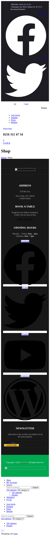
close (15, 534)
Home (3, 157)
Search (35, 488)
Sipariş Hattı (7, 128)
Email (6, 443)
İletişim (9, 511)
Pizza (8, 509)
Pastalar (9, 506)
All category (17, 492)
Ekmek (15, 495)
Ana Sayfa (10, 504)
